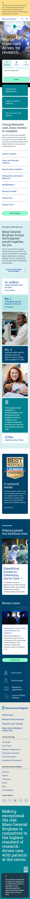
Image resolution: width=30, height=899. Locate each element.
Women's (9, 191)
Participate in (10, 753)
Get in (6, 746)
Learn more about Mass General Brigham (14, 270)
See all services (15, 213)
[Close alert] (27, 3)
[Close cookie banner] (22, 877)
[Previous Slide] (22, 607)
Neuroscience (12, 169)
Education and (12, 724)
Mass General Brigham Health (12, 729)
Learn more (8, 507)
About (5, 772)
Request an (11, 749)
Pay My (6, 742)
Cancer (9, 154)
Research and (13, 719)
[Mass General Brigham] (9, 19)
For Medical (11, 760)
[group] (15, 633)
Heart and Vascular (10, 161)
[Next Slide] (26, 607)
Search (16, 79)
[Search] (22, 18)
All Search (7, 65)
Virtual (7, 198)
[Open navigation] (27, 19)
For (7, 790)
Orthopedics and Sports (12, 177)
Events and (9, 757)
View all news (15, 660)
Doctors (16, 65)
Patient (7, 715)
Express (8, 204)
